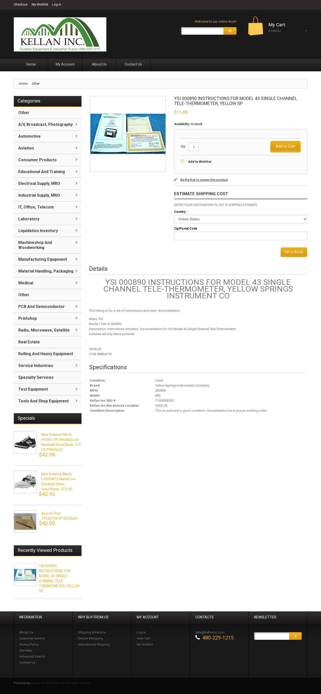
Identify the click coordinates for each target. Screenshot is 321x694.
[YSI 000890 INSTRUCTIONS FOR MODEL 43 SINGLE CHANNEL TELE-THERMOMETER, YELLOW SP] (25, 574)
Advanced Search (32, 656)
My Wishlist (40, 4)
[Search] (229, 31)
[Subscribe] (295, 636)
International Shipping (94, 644)
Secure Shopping (90, 638)
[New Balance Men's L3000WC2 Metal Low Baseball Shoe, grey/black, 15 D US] (25, 482)
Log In (56, 4)
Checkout (21, 4)
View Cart (143, 638)
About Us (26, 632)
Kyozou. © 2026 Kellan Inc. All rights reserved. (60, 683)
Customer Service (32, 638)
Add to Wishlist (199, 162)
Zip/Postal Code (185, 228)
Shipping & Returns (92, 632)
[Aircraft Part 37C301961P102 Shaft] (25, 521)
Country (180, 211)
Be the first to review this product (204, 180)
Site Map (25, 650)
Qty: (183, 146)
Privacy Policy (29, 644)
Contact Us (27, 662)
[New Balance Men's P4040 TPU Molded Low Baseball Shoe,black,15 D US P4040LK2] (25, 442)
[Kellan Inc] (60, 34)
